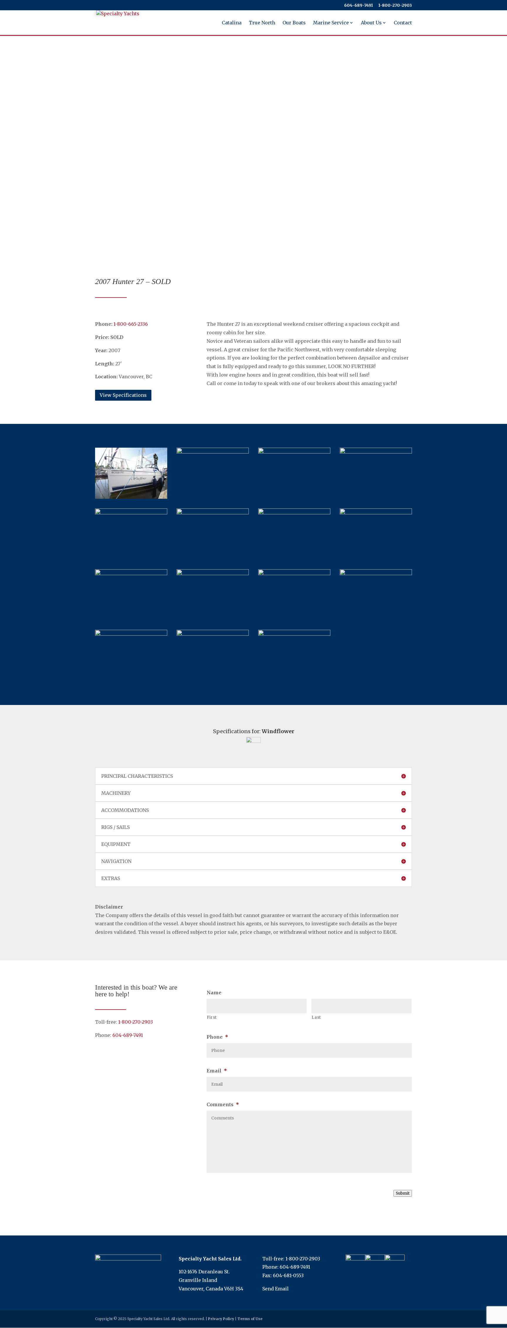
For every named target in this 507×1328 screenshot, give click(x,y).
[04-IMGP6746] (294, 452)
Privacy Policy (221, 1319)
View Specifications (123, 395)
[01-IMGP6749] (131, 497)
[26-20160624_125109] (376, 573)
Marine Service (331, 23)
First (212, 1017)
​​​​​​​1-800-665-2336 (131, 324)
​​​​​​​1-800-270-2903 (395, 5)
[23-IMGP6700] (294, 573)
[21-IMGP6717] (131, 573)
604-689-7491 (358, 5)
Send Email (275, 1289)
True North (262, 23)
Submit (403, 1193)
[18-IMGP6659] (213, 573)
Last (316, 1017)
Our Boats (294, 23)
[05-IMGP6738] (376, 452)
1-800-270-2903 (135, 1022)
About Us (371, 23)
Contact (403, 23)
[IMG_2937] (131, 513)
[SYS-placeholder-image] (294, 634)
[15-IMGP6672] (294, 513)
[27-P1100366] (213, 634)
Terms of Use (249, 1319)
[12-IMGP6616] (213, 513)
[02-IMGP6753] (213, 452)
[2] (131, 634)
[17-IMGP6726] (376, 513)
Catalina (231, 23)
